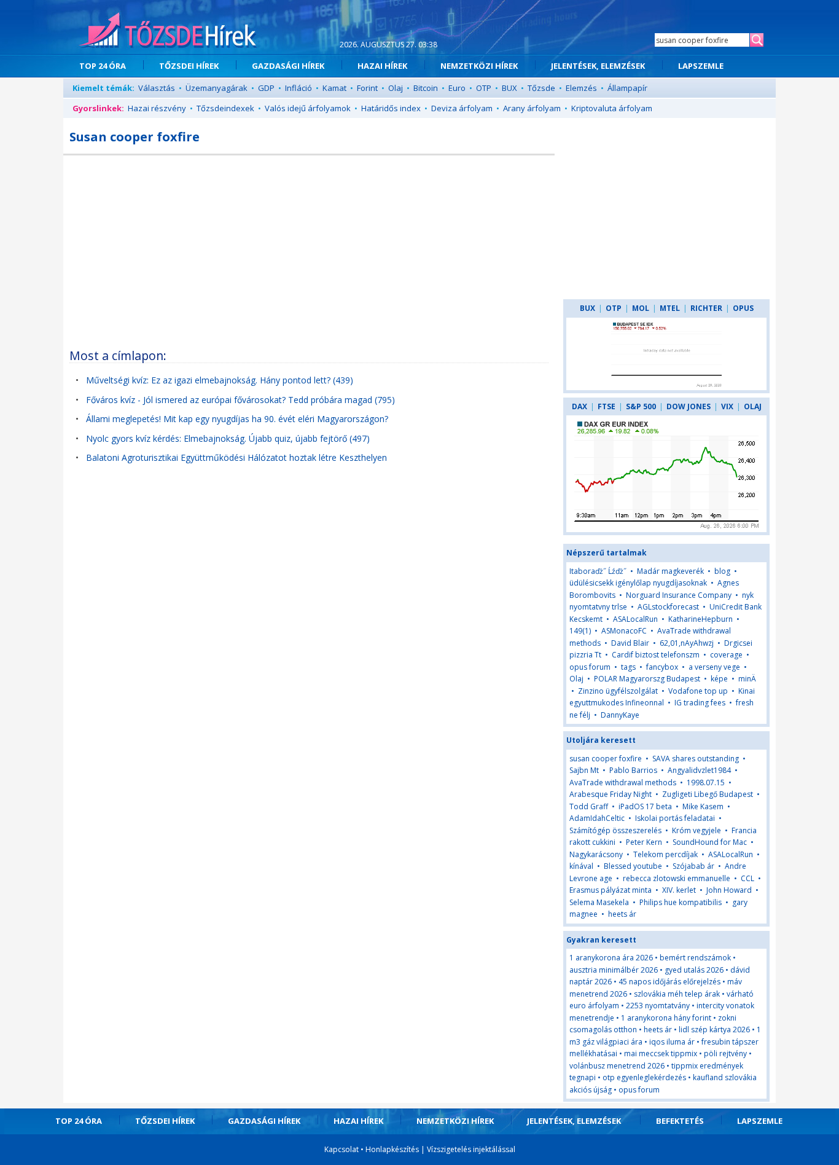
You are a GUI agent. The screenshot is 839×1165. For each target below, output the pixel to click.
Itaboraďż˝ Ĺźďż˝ (598, 571)
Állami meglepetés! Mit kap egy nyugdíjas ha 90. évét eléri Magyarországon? (237, 419)
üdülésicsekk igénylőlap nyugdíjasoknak (638, 583)
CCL (747, 878)
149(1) (580, 631)
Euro (457, 87)
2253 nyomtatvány (658, 1005)
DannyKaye (620, 715)
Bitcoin (425, 87)
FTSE (606, 406)
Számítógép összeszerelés (615, 830)
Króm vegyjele (696, 830)
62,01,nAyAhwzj (687, 643)
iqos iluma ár (672, 1042)
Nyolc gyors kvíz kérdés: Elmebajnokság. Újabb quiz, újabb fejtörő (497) (228, 438)
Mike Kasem (703, 806)
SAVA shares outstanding (695, 758)
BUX (509, 87)
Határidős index (391, 108)
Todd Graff (588, 806)
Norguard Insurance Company (679, 595)
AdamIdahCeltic (597, 818)
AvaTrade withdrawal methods (622, 782)
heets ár (622, 914)
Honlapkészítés (392, 1149)
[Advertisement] (309, 248)
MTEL (670, 308)
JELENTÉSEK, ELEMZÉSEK (598, 65)
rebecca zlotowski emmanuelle (676, 878)
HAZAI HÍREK (382, 65)
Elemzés (581, 87)
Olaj (395, 87)
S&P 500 (641, 406)
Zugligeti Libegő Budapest (707, 794)
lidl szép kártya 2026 (714, 1029)
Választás (156, 87)
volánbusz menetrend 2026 (617, 1066)
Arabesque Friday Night (610, 794)
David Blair (630, 643)
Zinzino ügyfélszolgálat (618, 691)
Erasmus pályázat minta (610, 890)
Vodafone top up (698, 691)
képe (719, 678)
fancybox (662, 667)
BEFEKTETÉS (680, 1120)
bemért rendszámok (695, 957)
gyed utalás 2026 (694, 970)
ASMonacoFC (624, 631)
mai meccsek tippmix (660, 1053)
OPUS (743, 308)
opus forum (590, 667)
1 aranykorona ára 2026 (611, 957)
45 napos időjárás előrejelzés (669, 981)
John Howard (729, 890)
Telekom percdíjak (665, 854)
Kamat (334, 87)
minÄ (747, 678)
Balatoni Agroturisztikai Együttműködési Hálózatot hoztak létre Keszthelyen (236, 457)
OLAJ (753, 406)
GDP (266, 87)
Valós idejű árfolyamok (308, 108)
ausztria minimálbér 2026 (613, 970)
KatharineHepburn (700, 619)
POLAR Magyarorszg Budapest (647, 678)
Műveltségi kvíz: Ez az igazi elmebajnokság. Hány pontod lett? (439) (219, 380)
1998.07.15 (706, 782)
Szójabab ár (693, 866)
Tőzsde (541, 87)
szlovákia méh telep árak (677, 994)
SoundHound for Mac (710, 842)
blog (722, 571)
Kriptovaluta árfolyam (611, 108)
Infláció (298, 87)
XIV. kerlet (679, 890)
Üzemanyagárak (216, 87)
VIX (727, 406)
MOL (640, 308)
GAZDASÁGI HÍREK (288, 65)
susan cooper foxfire (605, 758)
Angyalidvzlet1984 (699, 770)
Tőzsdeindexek (225, 108)
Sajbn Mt (584, 770)
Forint (367, 87)
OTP (483, 87)
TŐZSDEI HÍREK (189, 65)
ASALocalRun (635, 619)
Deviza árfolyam (462, 108)
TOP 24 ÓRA (102, 65)
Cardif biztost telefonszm (656, 654)
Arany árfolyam (532, 108)
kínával (581, 866)
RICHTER (706, 308)
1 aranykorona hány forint (666, 1018)
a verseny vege (714, 667)
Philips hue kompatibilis (680, 902)
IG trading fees (699, 702)
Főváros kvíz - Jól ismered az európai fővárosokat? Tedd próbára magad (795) (240, 400)
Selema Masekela (599, 902)
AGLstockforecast (668, 607)
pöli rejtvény (725, 1053)
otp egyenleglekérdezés (644, 1077)
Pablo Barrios (633, 770)
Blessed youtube (633, 866)
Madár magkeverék (670, 571)
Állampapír (627, 87)
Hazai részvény (157, 108)
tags (628, 667)
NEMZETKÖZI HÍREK (479, 65)
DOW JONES (688, 406)
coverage (726, 654)
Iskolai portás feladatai (675, 818)
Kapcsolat (341, 1149)
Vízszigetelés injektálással (471, 1149)
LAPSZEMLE (701, 65)
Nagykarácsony (596, 854)
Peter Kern (644, 842)
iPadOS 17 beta (645, 806)
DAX (579, 406)
